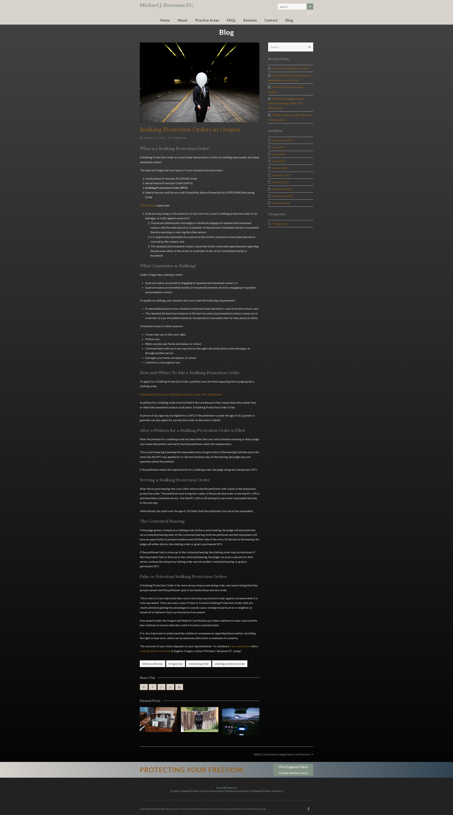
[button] (144, 687)
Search (310, 7)
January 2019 (280, 182)
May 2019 (278, 154)
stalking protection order (230, 663)
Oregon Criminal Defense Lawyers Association (196, 791)
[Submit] (309, 47)
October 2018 (281, 203)
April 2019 (278, 161)
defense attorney (152, 663)
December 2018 (282, 189)
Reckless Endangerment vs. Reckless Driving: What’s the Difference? (286, 103)
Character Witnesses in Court (290, 68)
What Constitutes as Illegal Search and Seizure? (282, 754)
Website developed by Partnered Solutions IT (201, 809)
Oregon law (175, 663)
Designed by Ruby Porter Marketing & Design (245, 809)
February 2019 (281, 175)
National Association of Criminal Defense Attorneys (254, 791)
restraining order (198, 663)
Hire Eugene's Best (293, 769)
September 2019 (282, 140)
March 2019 (279, 168)
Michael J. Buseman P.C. (167, 5)
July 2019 (278, 147)
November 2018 (282, 196)
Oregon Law (179, 137)
